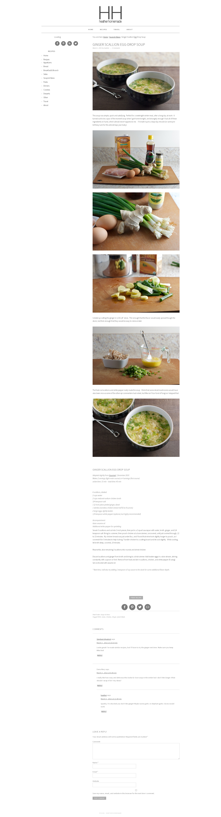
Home (90, 29)
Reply (99, 655)
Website (96, 781)
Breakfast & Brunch (50, 70)
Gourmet (112, 475)
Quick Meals (121, 617)
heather (104, 695)
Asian (103, 617)
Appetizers (47, 62)
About (130, 29)
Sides (45, 74)
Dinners (46, 86)
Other (45, 97)
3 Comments (116, 48)
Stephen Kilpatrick (104, 639)
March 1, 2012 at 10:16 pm (107, 643)
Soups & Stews (114, 37)
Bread (45, 66)
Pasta (45, 82)
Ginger (114, 617)
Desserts (46, 93)
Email (95, 772)
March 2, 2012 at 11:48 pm (111, 699)
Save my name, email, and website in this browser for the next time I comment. (123, 793)
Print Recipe (136, 598)
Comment (96, 741)
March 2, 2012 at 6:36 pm (107, 673)
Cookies (46, 90)
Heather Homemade (110, 13)
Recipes (103, 29)
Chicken (108, 617)
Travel (117, 29)
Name (95, 762)
